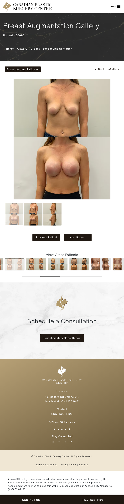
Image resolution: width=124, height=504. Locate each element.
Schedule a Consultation (62, 321)
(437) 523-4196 (16, 489)
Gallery (22, 48)
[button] (118, 6)
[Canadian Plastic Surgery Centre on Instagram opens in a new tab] (53, 442)
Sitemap (83, 464)
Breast (35, 48)
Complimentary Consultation (62, 338)
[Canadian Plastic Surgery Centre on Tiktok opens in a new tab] (71, 442)
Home (10, 48)
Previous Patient (46, 237)
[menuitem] (53, 442)
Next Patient (78, 237)
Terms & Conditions (46, 464)
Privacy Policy (68, 464)
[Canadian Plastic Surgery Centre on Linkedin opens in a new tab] (65, 442)
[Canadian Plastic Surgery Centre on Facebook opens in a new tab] (59, 442)
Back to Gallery (108, 69)
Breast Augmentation (57, 48)
